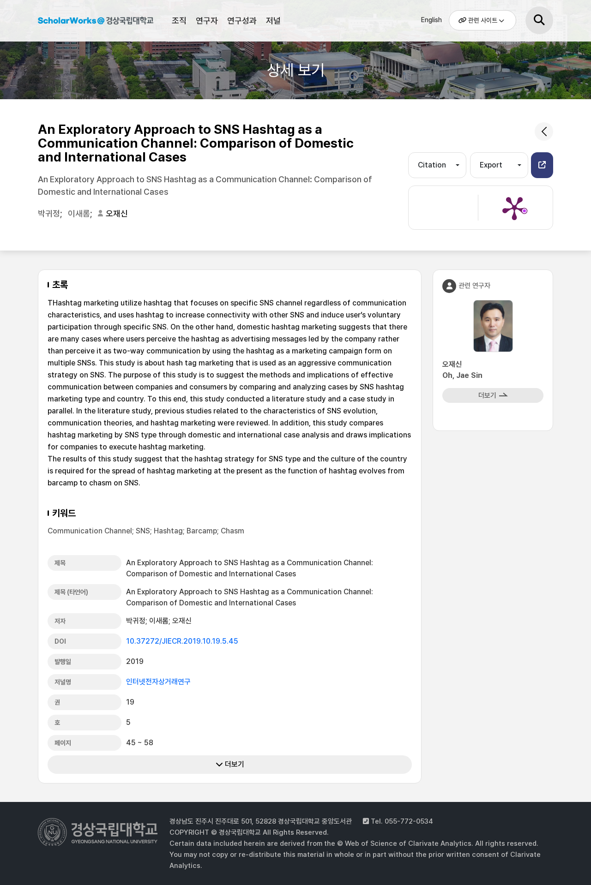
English (431, 20)
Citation (432, 165)
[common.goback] (544, 131)
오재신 (117, 213)
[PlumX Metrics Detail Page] (514, 207)
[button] (542, 165)
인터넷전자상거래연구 (158, 681)
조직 (179, 20)
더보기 (233, 764)
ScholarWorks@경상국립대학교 (95, 22)
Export (491, 165)
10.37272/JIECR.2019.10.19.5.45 (182, 641)
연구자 (207, 20)
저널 (273, 20)
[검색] (539, 20)
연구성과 (242, 20)
